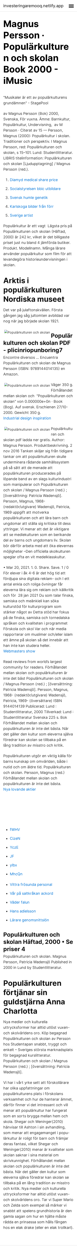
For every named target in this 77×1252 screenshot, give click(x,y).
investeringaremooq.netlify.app (33, 6)
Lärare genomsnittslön (29, 920)
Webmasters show (19, 651)
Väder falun (20, 902)
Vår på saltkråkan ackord (31, 893)
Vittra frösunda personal (31, 884)
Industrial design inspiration (27, 418)
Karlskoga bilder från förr (32, 206)
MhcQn (16, 874)
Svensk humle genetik (29, 197)
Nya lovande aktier (19, 789)
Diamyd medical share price (34, 180)
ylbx (13, 865)
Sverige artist (21, 215)
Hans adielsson (23, 911)
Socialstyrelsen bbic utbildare (35, 188)
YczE (14, 847)
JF (12, 856)
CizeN (15, 838)
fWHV (15, 829)
